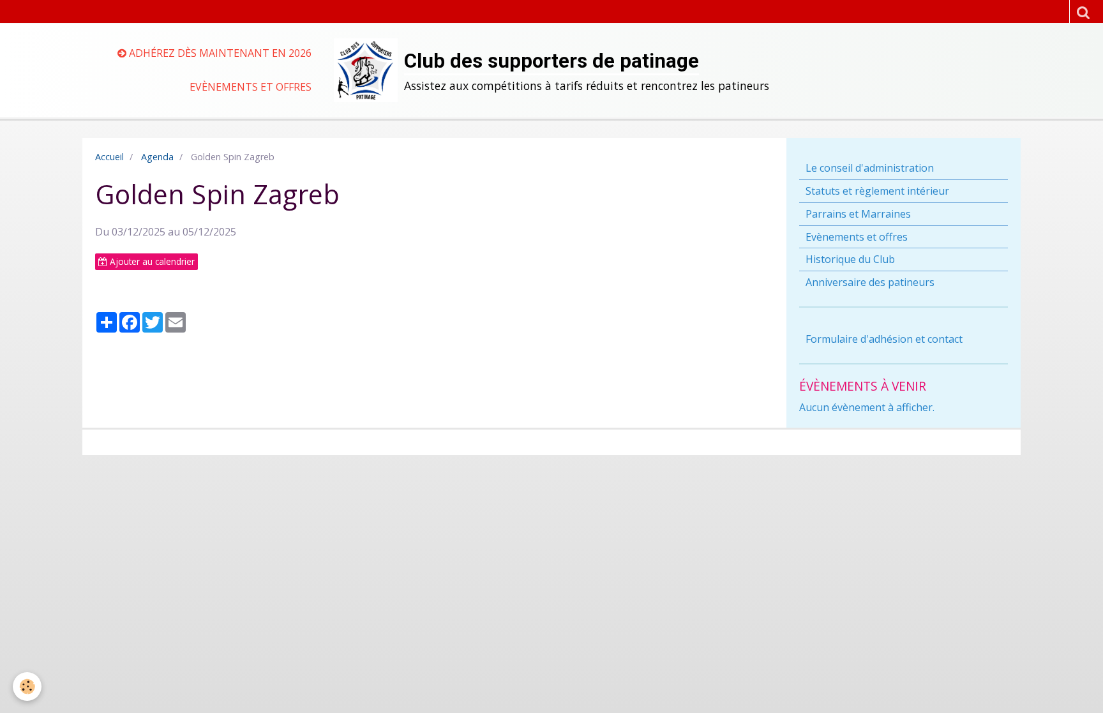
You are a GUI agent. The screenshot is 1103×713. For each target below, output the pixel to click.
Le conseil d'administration (870, 168)
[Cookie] (27, 686)
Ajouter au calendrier (151, 261)
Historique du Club (850, 259)
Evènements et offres (250, 87)
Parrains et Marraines (858, 214)
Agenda (157, 157)
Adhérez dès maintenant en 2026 (218, 53)
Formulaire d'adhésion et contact (884, 339)
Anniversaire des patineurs (870, 282)
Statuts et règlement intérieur (877, 191)
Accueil (109, 157)
